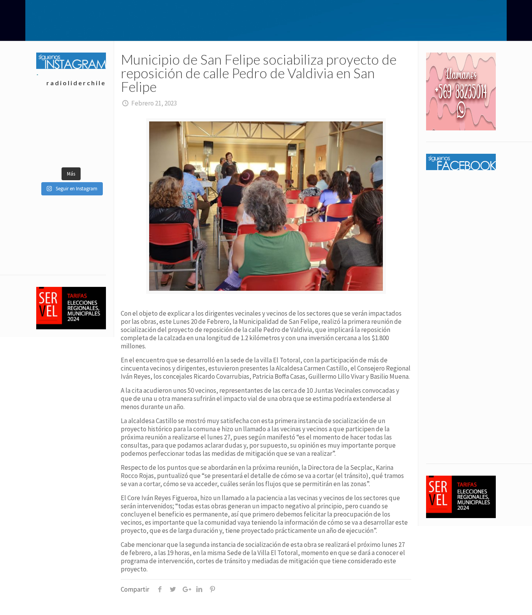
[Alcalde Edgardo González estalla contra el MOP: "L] (53, 131)
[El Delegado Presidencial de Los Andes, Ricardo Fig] (88, 131)
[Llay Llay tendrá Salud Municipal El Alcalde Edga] (53, 112)
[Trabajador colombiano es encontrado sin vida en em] (53, 151)
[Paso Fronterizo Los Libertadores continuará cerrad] (88, 151)
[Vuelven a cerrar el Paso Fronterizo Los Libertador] (88, 112)
